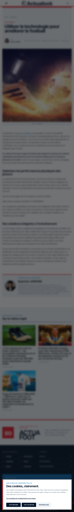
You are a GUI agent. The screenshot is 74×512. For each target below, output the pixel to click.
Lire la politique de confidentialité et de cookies (21, 498)
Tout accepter (29, 504)
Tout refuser (13, 504)
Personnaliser (44, 504)
